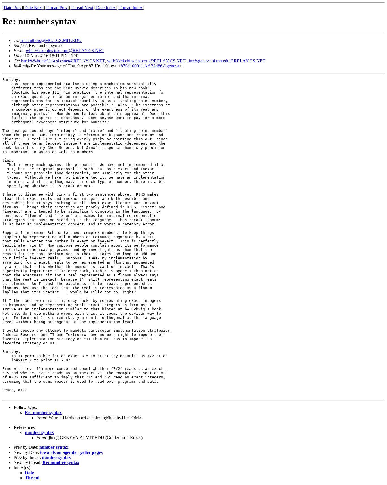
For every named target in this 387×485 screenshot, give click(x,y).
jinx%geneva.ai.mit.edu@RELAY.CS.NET (226, 60)
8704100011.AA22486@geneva (150, 65)
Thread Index (131, 7)
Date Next (33, 7)
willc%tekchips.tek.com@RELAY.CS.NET (65, 50)
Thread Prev (57, 7)
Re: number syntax (43, 412)
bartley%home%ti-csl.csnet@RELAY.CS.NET (63, 60)
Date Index (106, 7)
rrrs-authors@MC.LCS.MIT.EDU (51, 40)
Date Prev (13, 7)
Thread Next (82, 7)
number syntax (39, 432)
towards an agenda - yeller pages (71, 452)
